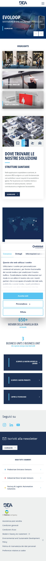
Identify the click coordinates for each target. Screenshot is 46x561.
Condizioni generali (10, 525)
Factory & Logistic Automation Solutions (20, 487)
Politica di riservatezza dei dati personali (19, 546)
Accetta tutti (23, 296)
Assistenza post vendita (12, 521)
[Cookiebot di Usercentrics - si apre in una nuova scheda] (32, 247)
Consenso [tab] (7, 254)
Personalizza (21, 304)
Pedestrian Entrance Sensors (19, 469)
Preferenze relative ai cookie (14, 550)
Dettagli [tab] (18, 254)
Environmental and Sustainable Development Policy (21, 540)
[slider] (23, 23)
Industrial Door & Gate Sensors (20, 478)
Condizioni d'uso (9, 529)
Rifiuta (23, 312)
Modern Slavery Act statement (14, 534)
